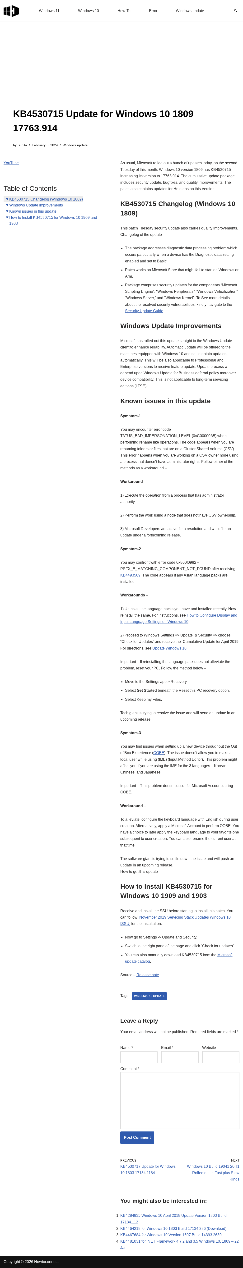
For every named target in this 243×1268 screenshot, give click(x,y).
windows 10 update (149, 996)
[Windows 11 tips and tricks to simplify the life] (12, 10)
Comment (129, 1069)
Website (209, 1048)
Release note (147, 975)
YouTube (11, 163)
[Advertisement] (121, 71)
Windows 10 (88, 11)
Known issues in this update (32, 211)
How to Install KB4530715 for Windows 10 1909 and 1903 (53, 220)
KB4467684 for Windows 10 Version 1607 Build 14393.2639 (171, 1235)
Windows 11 (49, 11)
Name (126, 1048)
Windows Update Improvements (36, 205)
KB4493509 (130, 575)
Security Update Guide (144, 311)
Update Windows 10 (169, 648)
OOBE (158, 753)
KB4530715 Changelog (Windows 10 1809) (46, 199)
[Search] (235, 10)
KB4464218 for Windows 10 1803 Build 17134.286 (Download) (173, 1229)
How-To (124, 11)
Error (153, 11)
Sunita (22, 145)
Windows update (190, 11)
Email (167, 1048)
